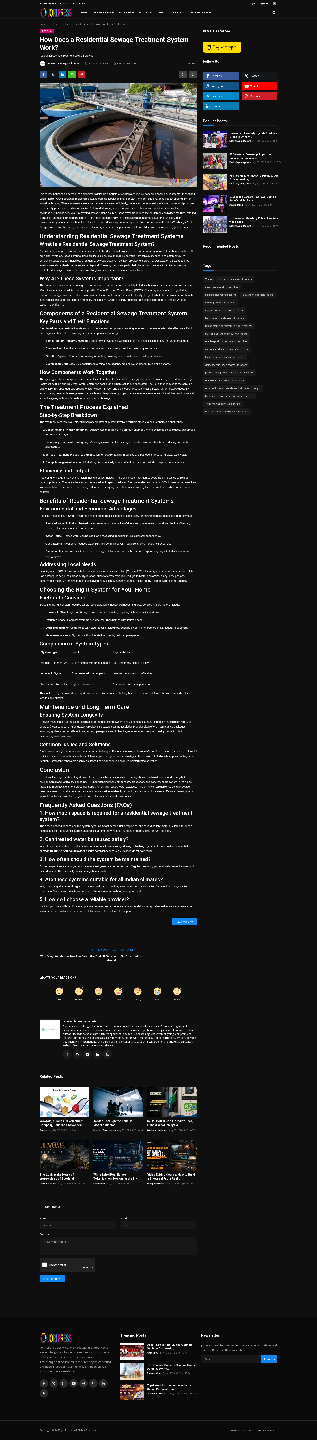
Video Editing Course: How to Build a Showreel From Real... (171, 1176)
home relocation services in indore (224, 380)
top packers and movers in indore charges (228, 325)
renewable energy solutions (81, 1021)
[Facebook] (44, 1383)
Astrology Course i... (157, 1393)
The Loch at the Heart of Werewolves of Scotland (57, 1176)
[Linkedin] (103, 1383)
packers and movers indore (220, 294)
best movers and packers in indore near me (229, 396)
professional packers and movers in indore (229, 372)
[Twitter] (54, 1383)
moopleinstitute (155, 1183)
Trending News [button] (101, 12)
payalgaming (236, 204)
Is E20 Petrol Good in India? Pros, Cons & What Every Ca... (170, 1123)
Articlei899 (152, 1352)
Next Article (127, 949)
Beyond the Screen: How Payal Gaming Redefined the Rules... (252, 198)
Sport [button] (161, 12)
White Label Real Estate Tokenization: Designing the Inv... (116, 1176)
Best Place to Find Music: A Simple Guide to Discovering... (169, 1346)
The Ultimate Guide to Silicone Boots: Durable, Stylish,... (171, 1366)
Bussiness (56, 24)
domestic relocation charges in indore (226, 365)
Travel (208, 279)
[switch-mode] (274, 3)
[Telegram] (83, 1383)
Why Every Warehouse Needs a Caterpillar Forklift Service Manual (78, 958)
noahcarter (99, 1183)
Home (83, 12)
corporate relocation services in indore (226, 349)
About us (65, 3)
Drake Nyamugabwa (240, 140)
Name (43, 1218)
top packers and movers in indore (224, 310)
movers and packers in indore (222, 287)
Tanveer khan (154, 1373)
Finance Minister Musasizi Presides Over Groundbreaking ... (254, 177)
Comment (46, 1234)
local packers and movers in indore (224, 357)
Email (123, 1218)
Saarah (43, 1130)
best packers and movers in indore (224, 318)
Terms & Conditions (241, 1430)
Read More (182, 921)
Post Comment (52, 1278)
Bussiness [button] (125, 12)
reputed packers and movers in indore (226, 411)
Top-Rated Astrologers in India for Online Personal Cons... (169, 1387)
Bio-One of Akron (131, 956)
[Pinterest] (93, 1383)
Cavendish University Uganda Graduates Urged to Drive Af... (254, 135)
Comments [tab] (53, 1207)
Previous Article (106, 949)
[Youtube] (73, 1383)
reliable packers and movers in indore (226, 341)
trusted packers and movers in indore (226, 333)
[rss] (44, 1393)
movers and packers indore (258, 294)
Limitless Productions (104, 1130)
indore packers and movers (220, 302)
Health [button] (177, 12)
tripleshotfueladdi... (157, 1130)
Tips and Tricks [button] (199, 12)
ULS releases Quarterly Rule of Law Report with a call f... (255, 220)
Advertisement (48, 3)
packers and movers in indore (235, 279)
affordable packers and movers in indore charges (233, 388)
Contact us (79, 3)
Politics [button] (144, 12)
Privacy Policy (266, 1430)
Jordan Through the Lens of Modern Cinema (112, 1123)
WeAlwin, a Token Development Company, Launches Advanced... (62, 1123)
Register (263, 3)
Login (252, 3)
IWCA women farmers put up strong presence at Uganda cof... (250, 156)
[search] (274, 12)
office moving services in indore (223, 403)
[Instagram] (63, 1383)
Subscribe (269, 1359)
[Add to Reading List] (193, 74)
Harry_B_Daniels (48, 1183)
